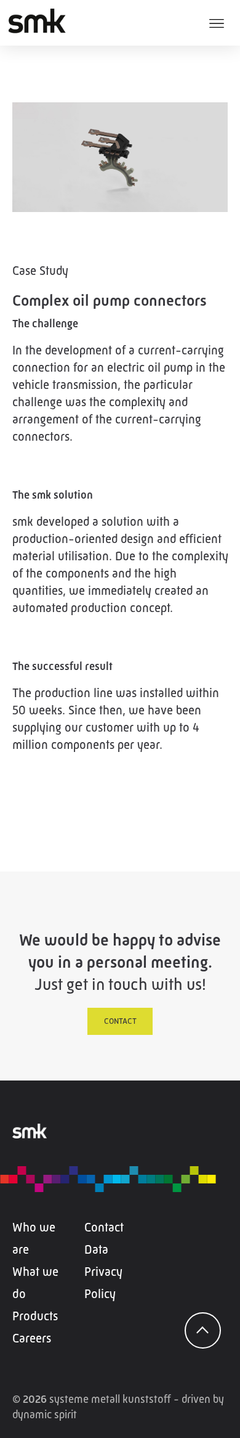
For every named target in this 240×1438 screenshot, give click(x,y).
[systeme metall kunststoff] (50, 21)
